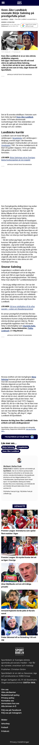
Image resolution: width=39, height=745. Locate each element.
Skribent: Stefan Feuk (7, 22)
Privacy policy (7, 698)
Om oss (4, 689)
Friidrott (5, 731)
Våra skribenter (8, 692)
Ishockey (5, 723)
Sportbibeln (4, 19)
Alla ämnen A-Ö (8, 706)
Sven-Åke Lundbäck (24, 117)
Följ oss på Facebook (11, 710)
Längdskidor (22, 447)
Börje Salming (8, 447)
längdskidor (17, 138)
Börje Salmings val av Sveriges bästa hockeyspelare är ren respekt (18, 158)
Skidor (11, 19)
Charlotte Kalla (29, 326)
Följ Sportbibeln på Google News (17, 437)
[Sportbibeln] (19, 3)
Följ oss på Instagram (11, 713)
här (18, 491)
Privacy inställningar (19, 742)
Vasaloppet (6, 145)
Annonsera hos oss (10, 703)
